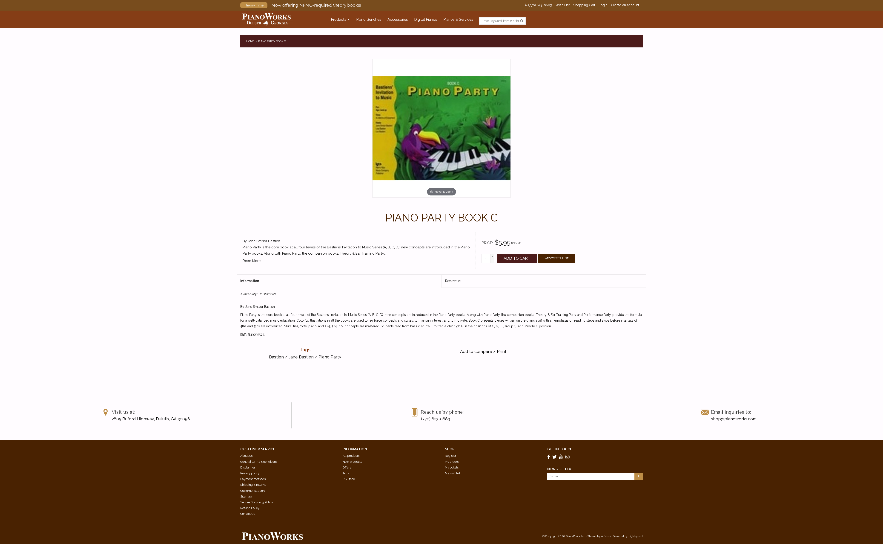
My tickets (452, 467)
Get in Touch (560, 449)
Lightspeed (635, 536)
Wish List (563, 5)
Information (249, 281)
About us (246, 455)
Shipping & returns (253, 484)
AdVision (606, 536)
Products (338, 19)
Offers (347, 467)
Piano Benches (368, 19)
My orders (452, 461)
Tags (346, 473)
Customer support (252, 490)
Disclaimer (247, 467)
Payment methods (253, 479)
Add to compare (476, 351)
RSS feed (349, 479)
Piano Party (329, 357)
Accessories (397, 19)
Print (501, 351)
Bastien (276, 357)
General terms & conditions (258, 461)
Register (450, 455)
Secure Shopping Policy (256, 502)
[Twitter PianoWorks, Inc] (555, 457)
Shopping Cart (584, 5)
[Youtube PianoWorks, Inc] (562, 457)
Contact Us (247, 513)
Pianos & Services (458, 19)
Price (487, 243)
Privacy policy (249, 473)
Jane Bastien (301, 357)
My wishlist (452, 473)
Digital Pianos (425, 19)
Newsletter (559, 469)
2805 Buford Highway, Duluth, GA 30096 (151, 418)
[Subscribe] (638, 476)
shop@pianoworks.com (734, 418)
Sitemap (246, 496)
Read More (252, 261)
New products (352, 461)
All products (351, 455)
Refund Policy (249, 508)
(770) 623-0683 (539, 5)
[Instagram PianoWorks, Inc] (568, 457)
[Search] (522, 21)
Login (603, 5)
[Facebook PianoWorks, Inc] (549, 457)
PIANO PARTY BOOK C (272, 41)
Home (250, 41)
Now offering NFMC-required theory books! (302, 5)
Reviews (453, 281)
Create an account (625, 5)
